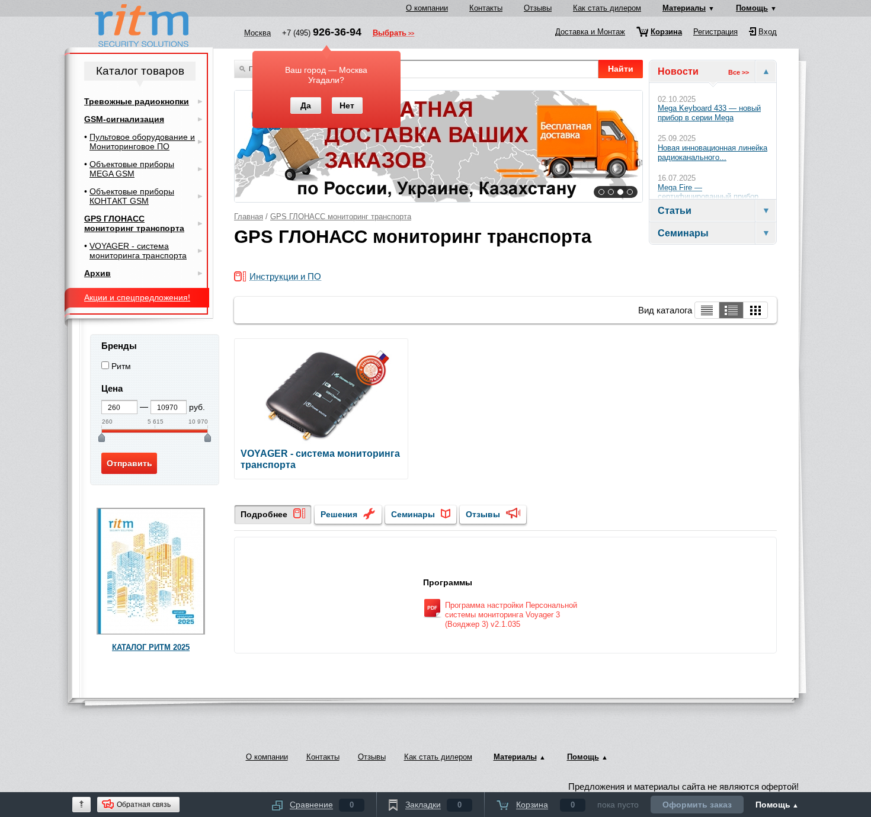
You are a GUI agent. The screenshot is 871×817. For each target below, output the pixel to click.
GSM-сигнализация (124, 119)
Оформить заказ (697, 804)
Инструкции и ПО (285, 277)
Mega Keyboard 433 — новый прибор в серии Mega (709, 113)
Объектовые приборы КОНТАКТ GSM (131, 196)
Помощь (752, 8)
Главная (248, 216)
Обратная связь (144, 804)
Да (305, 105)
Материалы (684, 8)
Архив (97, 273)
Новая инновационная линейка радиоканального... (712, 152)
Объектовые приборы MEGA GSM (131, 168)
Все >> (738, 72)
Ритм (121, 366)
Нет (347, 105)
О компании (427, 8)
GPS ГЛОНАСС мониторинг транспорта (340, 216)
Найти (620, 68)
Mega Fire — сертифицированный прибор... (712, 192)
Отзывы (538, 8)
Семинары (413, 514)
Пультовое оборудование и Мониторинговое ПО (142, 141)
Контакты (485, 8)
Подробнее (264, 514)
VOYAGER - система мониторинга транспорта (138, 250)
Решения (339, 514)
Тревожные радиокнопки (136, 101)
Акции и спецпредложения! (137, 297)
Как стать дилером (607, 8)
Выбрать (389, 34)
